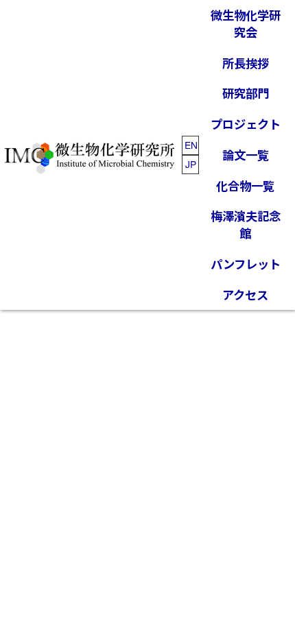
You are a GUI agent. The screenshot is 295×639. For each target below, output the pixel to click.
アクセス (245, 294)
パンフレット (246, 263)
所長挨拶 (245, 62)
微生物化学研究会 (246, 23)
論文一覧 (245, 154)
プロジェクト (246, 123)
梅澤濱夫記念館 (246, 224)
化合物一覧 (245, 185)
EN (191, 145)
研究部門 (245, 92)
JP (190, 164)
